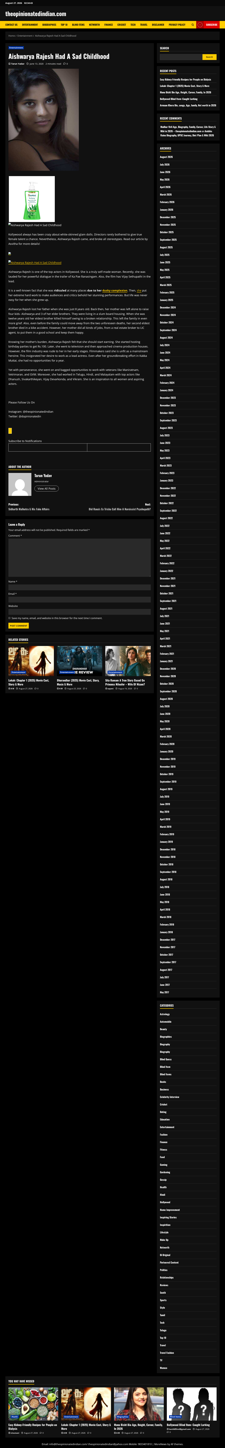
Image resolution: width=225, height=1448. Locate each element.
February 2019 (167, 834)
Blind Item (165, 1067)
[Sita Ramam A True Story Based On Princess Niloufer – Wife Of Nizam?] (128, 661)
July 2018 (164, 887)
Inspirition (165, 1225)
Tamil (162, 1315)
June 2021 (165, 623)
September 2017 (168, 962)
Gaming (163, 1164)
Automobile (165, 1021)
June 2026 (165, 172)
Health (163, 1187)
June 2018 (165, 894)
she (139, 290)
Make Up (164, 1240)
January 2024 (166, 390)
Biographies (49, 24)
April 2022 (165, 548)
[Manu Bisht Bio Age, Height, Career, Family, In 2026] (139, 1404)
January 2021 (166, 661)
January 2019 (166, 841)
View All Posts (47, 488)
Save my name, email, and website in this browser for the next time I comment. (57, 618)
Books (163, 1082)
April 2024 (165, 367)
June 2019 (165, 804)
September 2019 (168, 781)
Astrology (165, 1014)
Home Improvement (170, 1210)
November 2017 (167, 947)
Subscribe (211, 24)
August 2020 (166, 699)
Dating (163, 1112)
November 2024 (168, 315)
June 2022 (165, 533)
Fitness (163, 1149)
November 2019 (168, 766)
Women (163, 1368)
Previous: (28, 506)
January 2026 (166, 209)
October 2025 (167, 232)
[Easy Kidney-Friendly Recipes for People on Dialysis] (33, 1404)
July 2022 (164, 526)
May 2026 (165, 179)
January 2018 (166, 932)
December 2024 (168, 307)
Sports (163, 1300)
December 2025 (168, 217)
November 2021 (167, 586)
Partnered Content (169, 1262)
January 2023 (166, 480)
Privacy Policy (177, 24)
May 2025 (164, 270)
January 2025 (166, 300)
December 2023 (168, 397)
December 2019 (168, 759)
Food (162, 1157)
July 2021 (164, 616)
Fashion (163, 1134)
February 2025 (167, 292)
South (163, 1292)
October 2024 (167, 322)
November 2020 (168, 676)
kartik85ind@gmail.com (180, 1429)
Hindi (162, 1194)
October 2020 (167, 683)
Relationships (167, 1277)
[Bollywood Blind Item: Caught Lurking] (192, 1404)
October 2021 (166, 593)
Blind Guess (166, 1059)
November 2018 (167, 857)
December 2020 (168, 668)
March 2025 (166, 285)
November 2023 (168, 405)
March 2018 (165, 917)
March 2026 (166, 194)
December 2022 (168, 488)
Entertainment (30, 24)
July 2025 (164, 255)
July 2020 (165, 706)
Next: (120, 506)
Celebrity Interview (169, 1097)
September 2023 (168, 420)
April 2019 (165, 819)
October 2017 (166, 954)
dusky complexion (114, 290)
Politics (163, 1270)
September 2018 (168, 872)
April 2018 (165, 909)
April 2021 (165, 638)
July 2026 (165, 164)
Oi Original (165, 1255)
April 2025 (165, 277)
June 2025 (165, 262)
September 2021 (168, 601)
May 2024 (164, 360)
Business (164, 1089)
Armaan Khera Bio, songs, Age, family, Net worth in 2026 (188, 105)
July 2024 (164, 345)
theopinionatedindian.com (35, 13)
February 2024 (167, 382)
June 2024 (165, 352)
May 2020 (165, 721)
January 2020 (166, 751)
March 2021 (165, 646)
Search (164, 48)
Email (12, 593)
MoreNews (160, 1444)
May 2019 (164, 812)
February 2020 (167, 744)
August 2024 (166, 337)
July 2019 (164, 796)
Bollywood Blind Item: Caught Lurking (178, 99)
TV (161, 1360)
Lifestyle (164, 1232)
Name (12, 581)
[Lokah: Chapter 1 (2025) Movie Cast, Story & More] (31, 661)
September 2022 (168, 510)
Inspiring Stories (168, 1217)
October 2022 (167, 503)
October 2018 (166, 864)
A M (12, 688)
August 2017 (166, 970)
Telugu (163, 1330)
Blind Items (78, 24)
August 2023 (166, 428)
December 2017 (167, 939)
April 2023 (165, 458)
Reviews (164, 1285)
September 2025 (168, 239)
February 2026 (167, 202)
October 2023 (167, 413)
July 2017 (164, 977)
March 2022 (166, 556)
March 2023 (166, 465)
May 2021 (164, 631)
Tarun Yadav (17, 63)
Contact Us (11, 24)
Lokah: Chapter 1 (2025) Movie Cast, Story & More (28, 682)
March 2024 (166, 375)
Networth (94, 24)
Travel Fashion (167, 1353)
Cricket (121, 24)
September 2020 (168, 691)
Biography (165, 1044)
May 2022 (164, 541)
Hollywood (165, 1202)
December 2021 (167, 578)
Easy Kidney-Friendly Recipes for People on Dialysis (185, 79)
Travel (143, 24)
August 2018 (166, 879)
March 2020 (166, 736)
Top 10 (64, 24)
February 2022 (167, 563)
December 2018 (167, 849)
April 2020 (165, 729)
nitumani (15, 1433)
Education (165, 1119)
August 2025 (166, 247)
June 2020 (165, 714)
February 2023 (167, 473)
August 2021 (166, 608)
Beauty (163, 1029)
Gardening (165, 1172)
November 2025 (168, 224)
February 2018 (167, 924)
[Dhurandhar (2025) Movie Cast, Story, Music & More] (79, 661)
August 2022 (166, 518)
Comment (15, 535)
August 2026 (166, 157)
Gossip (163, 1179)
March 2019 (165, 826)
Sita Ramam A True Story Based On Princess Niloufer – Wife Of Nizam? (125, 682)
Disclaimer (158, 24)
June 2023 (165, 443)
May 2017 (164, 992)
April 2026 (165, 187)
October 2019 (166, 774)
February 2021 (167, 653)
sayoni (111, 688)
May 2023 (164, 450)
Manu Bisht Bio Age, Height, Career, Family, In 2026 (185, 92)
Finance (108, 24)
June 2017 (165, 985)
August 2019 (166, 789)
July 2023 (164, 435)
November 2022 (168, 495)
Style (162, 1307)
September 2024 (168, 330)
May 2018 (164, 902)
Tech (133, 24)
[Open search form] (193, 25)
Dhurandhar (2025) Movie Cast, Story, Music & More (78, 682)
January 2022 (166, 571)
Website (13, 606)
